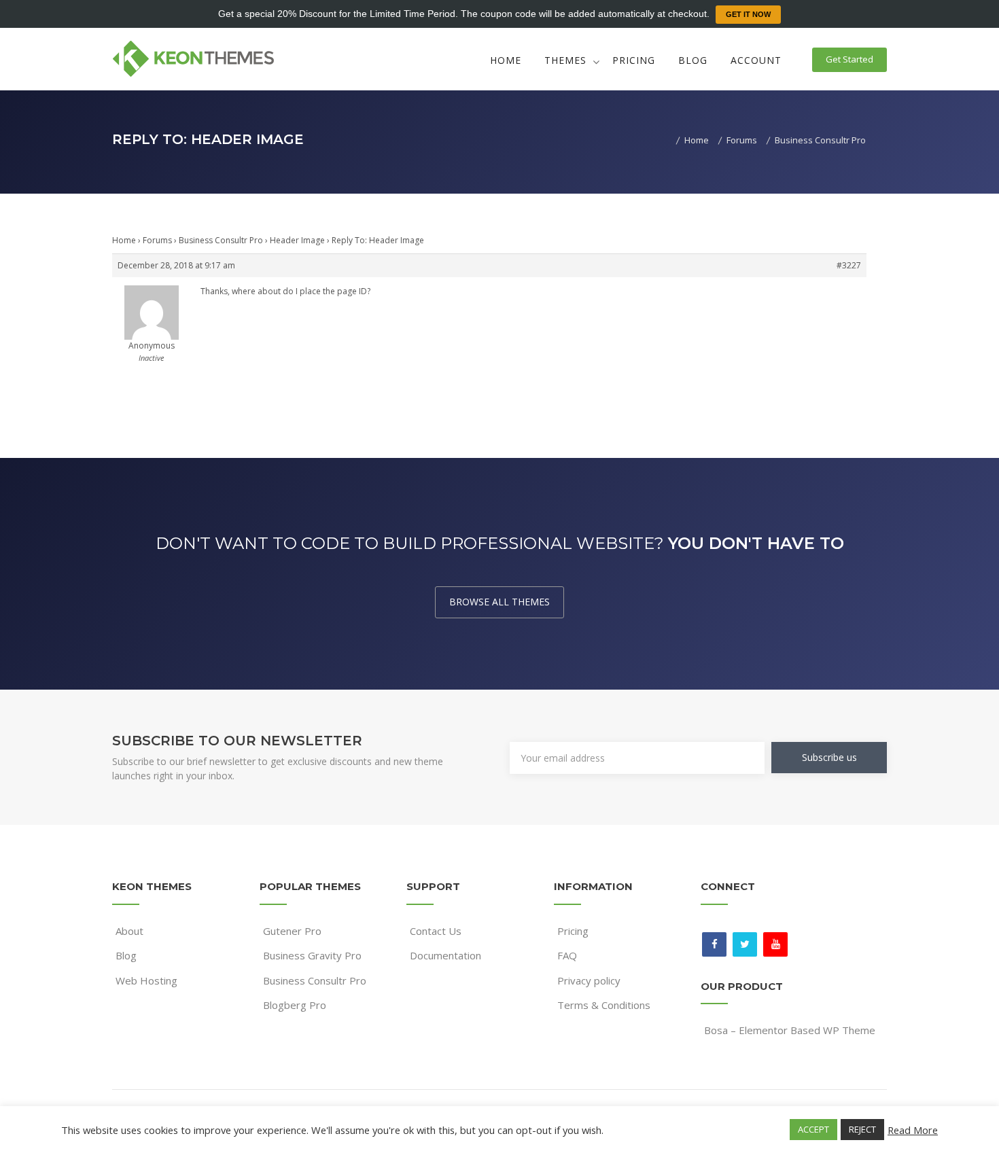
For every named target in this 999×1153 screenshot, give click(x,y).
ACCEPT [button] (813, 1129)
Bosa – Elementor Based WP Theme (789, 1030)
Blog (692, 60)
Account (756, 60)
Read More (913, 1130)
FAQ (567, 955)
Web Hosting (146, 980)
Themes (565, 60)
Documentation (445, 955)
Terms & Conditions (603, 1005)
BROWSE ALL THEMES (499, 601)
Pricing (633, 60)
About (129, 931)
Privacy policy (588, 980)
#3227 (849, 265)
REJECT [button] (862, 1129)
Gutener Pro (292, 931)
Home (505, 60)
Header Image (297, 240)
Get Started (849, 59)
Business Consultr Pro (221, 240)
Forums (157, 240)
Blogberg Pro (294, 1005)
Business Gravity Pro (312, 955)
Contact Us (435, 931)
